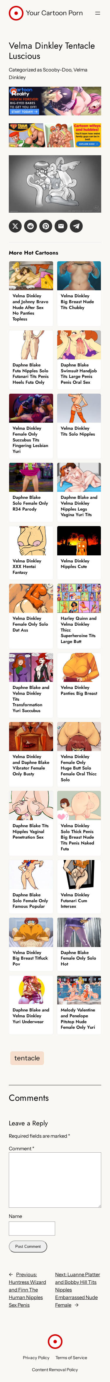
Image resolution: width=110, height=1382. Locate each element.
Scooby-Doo (57, 70)
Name (15, 1216)
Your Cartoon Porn (54, 13)
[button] (15, 226)
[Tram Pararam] (55, 146)
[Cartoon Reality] (55, 114)
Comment (21, 1148)
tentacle (27, 1058)
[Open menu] (97, 13)
